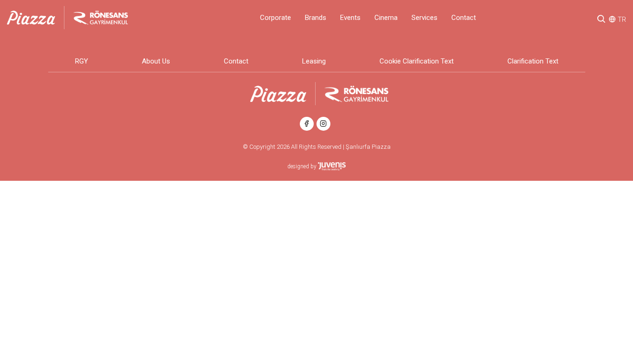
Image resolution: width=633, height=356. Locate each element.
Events (350, 17)
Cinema (386, 17)
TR (622, 19)
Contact (463, 17)
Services (424, 17)
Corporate (275, 17)
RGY (81, 61)
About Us (156, 61)
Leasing (314, 61)
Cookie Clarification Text (417, 61)
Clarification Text (532, 61)
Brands (315, 17)
